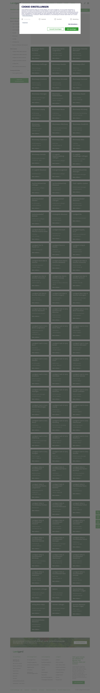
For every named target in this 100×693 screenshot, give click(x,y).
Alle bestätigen (71, 29)
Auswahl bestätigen (55, 29)
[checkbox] (22, 19)
